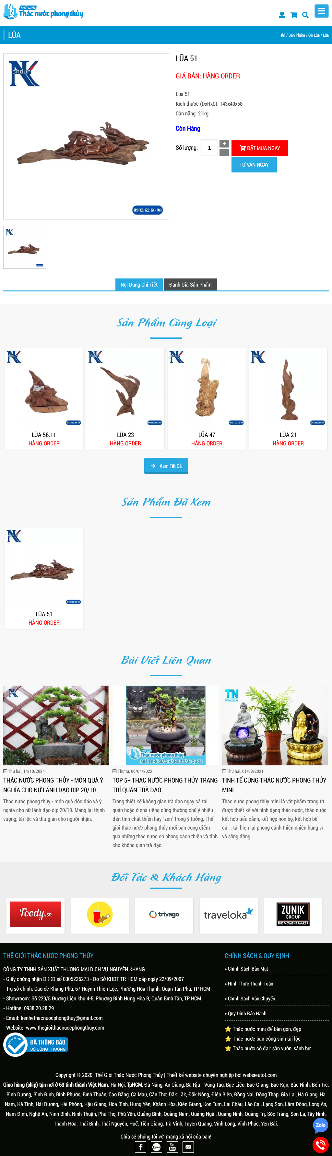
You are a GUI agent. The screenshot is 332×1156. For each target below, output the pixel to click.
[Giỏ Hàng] (294, 14)
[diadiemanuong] (100, 914)
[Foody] (35, 914)
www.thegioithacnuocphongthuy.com (65, 1027)
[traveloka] (229, 914)
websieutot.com (260, 1075)
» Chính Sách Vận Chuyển (250, 998)
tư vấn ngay (254, 164)
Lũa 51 (44, 614)
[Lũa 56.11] (44, 387)
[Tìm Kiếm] (305, 14)
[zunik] (293, 914)
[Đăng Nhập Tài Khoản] (282, 14)
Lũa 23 (125, 434)
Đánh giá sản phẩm (190, 284)
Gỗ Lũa (314, 35)
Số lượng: (187, 147)
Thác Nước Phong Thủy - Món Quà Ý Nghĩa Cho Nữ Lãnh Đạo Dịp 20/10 (53, 785)
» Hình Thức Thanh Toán (249, 983)
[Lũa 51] (44, 566)
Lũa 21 (288, 434)
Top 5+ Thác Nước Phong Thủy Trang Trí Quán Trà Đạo (165, 785)
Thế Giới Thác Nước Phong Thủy (129, 1075)
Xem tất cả (170, 465)
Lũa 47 (206, 434)
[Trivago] (164, 914)
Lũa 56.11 (44, 434)
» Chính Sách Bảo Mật (246, 968)
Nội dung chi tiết (139, 284)
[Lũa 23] (125, 387)
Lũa (326, 35)
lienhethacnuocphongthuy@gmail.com (62, 1017)
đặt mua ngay (263, 148)
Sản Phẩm (297, 35)
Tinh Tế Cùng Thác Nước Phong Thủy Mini (274, 785)
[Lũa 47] (207, 387)
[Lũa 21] (288, 387)
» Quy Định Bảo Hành (246, 1013)
